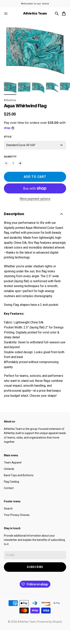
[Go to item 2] (24, 87)
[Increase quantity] (20, 163)
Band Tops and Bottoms (18, 475)
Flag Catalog (11, 481)
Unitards (9, 468)
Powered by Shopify (49, 621)
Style (8, 136)
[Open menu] (6, 13)
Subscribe (35, 566)
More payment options (35, 199)
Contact (9, 488)
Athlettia (10, 100)
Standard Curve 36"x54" (21, 145)
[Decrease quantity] (6, 163)
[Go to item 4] (52, 87)
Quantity (10, 156)
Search (8, 508)
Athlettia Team (27, 621)
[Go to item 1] (10, 87)
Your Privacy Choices (17, 514)
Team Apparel (12, 462)
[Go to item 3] (38, 87)
